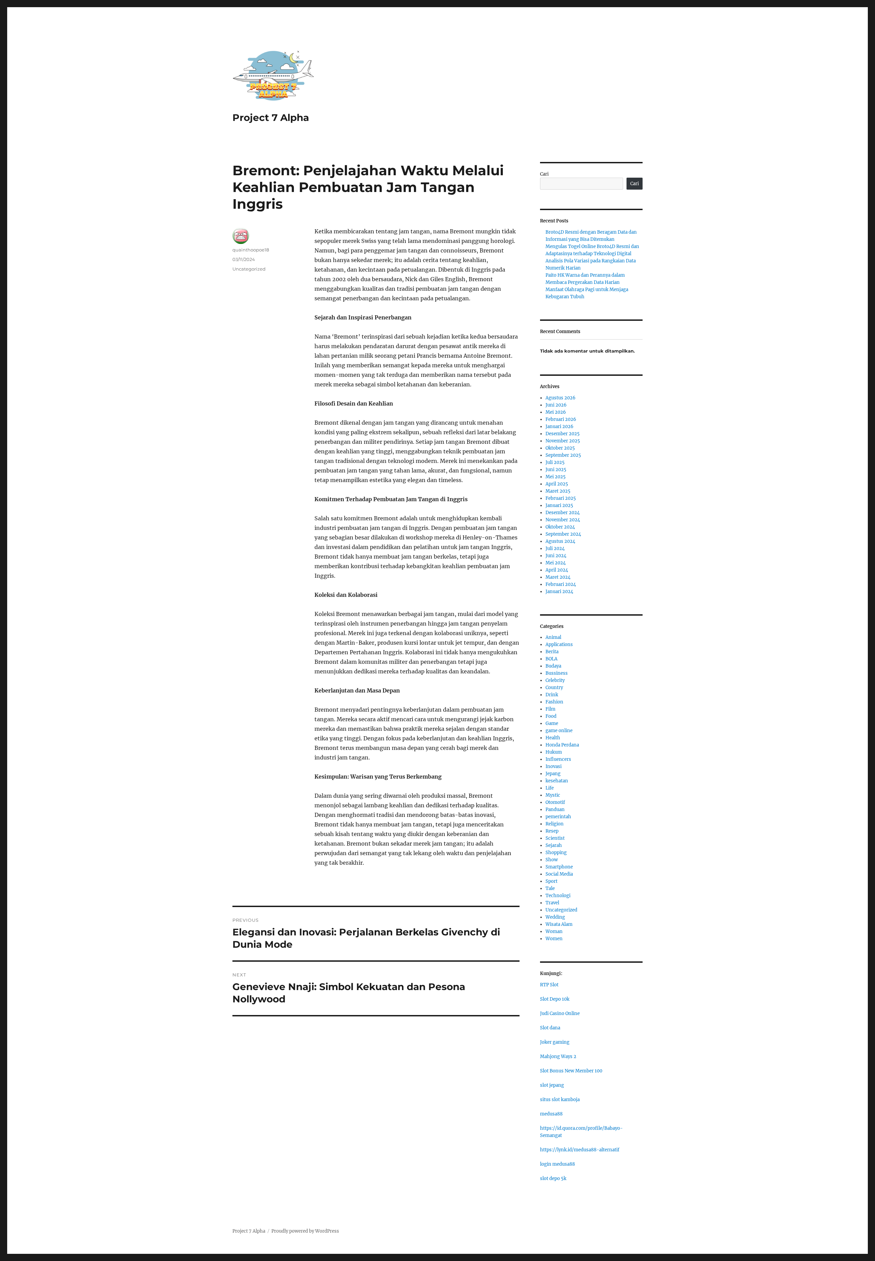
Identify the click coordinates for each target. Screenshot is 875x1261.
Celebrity (555, 680)
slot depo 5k (553, 1178)
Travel (552, 903)
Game (552, 723)
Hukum (554, 752)
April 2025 (557, 484)
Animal (553, 637)
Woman (554, 931)
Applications (559, 644)
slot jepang (552, 1085)
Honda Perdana (562, 745)
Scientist (555, 838)
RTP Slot (549, 985)
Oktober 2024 (560, 527)
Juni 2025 (556, 469)
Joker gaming (554, 1042)
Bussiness (557, 673)
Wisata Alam (559, 924)
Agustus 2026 (561, 398)
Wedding (555, 917)
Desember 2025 (563, 434)
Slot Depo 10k (554, 999)
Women (554, 939)
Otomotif (555, 802)
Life (550, 788)
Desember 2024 (563, 513)
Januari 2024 (559, 591)
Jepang (553, 774)
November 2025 (563, 441)
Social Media (559, 874)
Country (554, 687)
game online (559, 731)
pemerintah (558, 817)
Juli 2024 (555, 548)
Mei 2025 (556, 477)
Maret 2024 (558, 577)
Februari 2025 (561, 498)
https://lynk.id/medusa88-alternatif (579, 1150)
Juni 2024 (556, 556)
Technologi (558, 896)
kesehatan (557, 781)
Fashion (554, 702)
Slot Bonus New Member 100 (571, 1071)
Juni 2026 (556, 405)
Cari (544, 174)
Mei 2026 (556, 412)
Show (552, 860)
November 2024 (563, 520)
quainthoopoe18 (250, 249)
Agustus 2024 (560, 541)
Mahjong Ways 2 (558, 1056)
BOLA (551, 659)
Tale (550, 888)
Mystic (553, 795)
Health (553, 738)
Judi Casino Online (560, 1013)
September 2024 (563, 534)
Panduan (555, 809)
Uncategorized (249, 269)
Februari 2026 (561, 419)
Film (550, 709)
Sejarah (554, 845)
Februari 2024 (561, 584)
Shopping (556, 852)
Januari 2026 (560, 426)
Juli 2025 (555, 462)
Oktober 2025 (560, 448)
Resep (552, 831)
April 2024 (557, 570)
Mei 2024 (556, 563)
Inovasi (554, 766)
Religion (555, 824)
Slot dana (550, 1028)
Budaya (553, 666)
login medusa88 (557, 1164)
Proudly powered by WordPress (305, 1231)
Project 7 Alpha (270, 117)
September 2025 (563, 455)
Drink (552, 695)
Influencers (558, 759)
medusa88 (551, 1114)
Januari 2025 (559, 505)
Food (551, 716)
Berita (552, 652)
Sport (551, 881)
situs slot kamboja (560, 1099)
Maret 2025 (558, 491)
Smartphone (559, 867)
